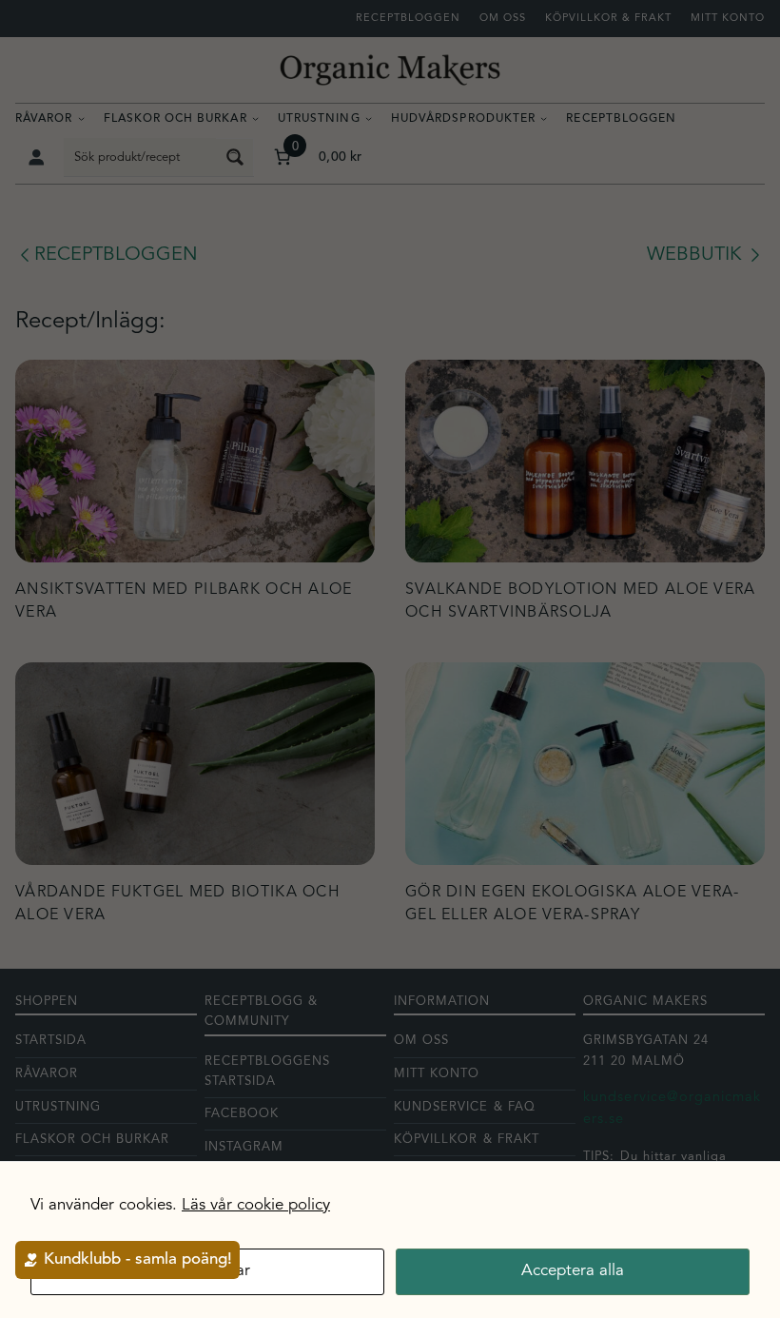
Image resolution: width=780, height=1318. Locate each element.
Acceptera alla (572, 1271)
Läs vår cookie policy (256, 1205)
